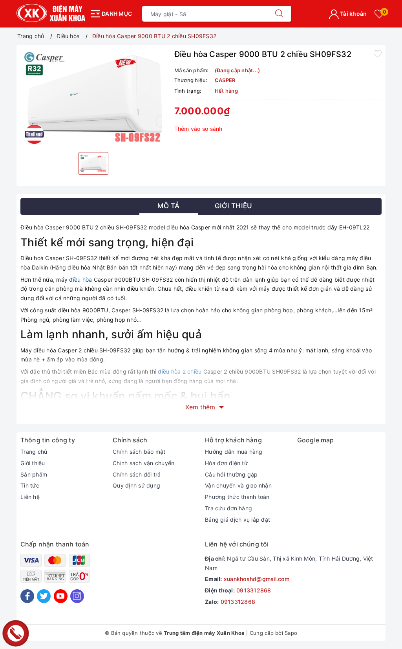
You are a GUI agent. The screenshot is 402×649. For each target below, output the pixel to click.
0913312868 (253, 590)
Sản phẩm (33, 474)
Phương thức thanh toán (237, 496)
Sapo (291, 633)
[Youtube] (61, 596)
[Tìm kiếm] (279, 14)
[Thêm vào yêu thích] (378, 53)
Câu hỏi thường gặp (231, 474)
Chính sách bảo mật (139, 451)
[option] (93, 97)
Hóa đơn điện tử (226, 463)
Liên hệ (30, 496)
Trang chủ (33, 451)
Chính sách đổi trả (137, 474)
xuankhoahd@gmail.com (256, 579)
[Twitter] (44, 596)
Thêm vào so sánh (198, 128)
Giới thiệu (32, 463)
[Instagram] (77, 596)
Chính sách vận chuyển (143, 463)
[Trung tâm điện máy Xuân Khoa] (50, 13)
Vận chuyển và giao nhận (238, 485)
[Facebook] (27, 596)
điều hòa (80, 279)
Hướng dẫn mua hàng (234, 451)
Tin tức (29, 485)
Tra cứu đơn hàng (228, 508)
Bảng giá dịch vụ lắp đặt (237, 519)
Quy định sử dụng (136, 485)
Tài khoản (353, 13)
